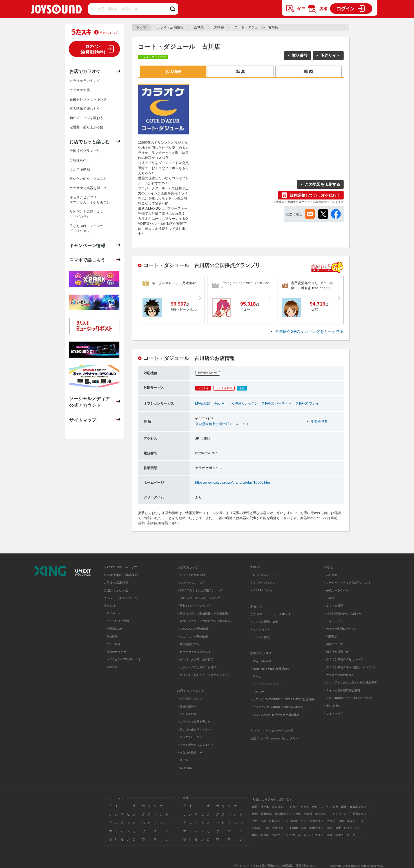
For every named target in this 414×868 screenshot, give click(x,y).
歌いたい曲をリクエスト (88, 179)
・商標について (333, 644)
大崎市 (219, 27)
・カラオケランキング (191, 582)
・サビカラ (184, 760)
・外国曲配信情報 (188, 644)
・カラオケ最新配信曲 (191, 575)
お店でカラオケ (85, 71)
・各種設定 (111, 667)
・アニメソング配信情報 (192, 636)
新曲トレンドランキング (88, 99)
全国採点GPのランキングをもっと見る (309, 331)
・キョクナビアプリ (189, 737)
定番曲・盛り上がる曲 (86, 127)
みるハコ (256, 606)
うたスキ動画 (80, 169)
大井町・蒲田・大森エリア (344, 820)
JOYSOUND (56, 10)
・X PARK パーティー (264, 575)
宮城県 (199, 27)
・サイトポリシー (334, 621)
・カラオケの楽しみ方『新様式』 (198, 667)
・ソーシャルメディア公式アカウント (347, 582)
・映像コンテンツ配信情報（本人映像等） (203, 613)
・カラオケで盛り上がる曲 (194, 651)
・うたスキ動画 (187, 714)
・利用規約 (330, 636)
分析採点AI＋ (80, 160)
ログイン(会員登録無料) (93, 49)
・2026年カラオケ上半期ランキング (200, 590)
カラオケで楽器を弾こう (88, 188)
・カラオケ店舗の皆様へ (338, 674)
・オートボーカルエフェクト (195, 744)
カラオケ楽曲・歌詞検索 (121, 575)
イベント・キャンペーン (121, 598)
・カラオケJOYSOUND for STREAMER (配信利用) (282, 699)
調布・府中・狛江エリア (342, 827)
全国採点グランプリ (85, 151)
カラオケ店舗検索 (116, 582)
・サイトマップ (333, 713)
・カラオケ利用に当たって (340, 628)
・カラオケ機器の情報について (343, 659)
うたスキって (109, 32)
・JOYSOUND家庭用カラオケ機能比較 (275, 714)
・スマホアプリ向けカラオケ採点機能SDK (350, 682)
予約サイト (330, 55)
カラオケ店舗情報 (170, 27)
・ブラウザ (257, 691)
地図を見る (319, 421)
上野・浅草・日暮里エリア (269, 820)
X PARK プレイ (307, 403)
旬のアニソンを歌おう (86, 118)
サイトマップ (82, 419)
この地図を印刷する (322, 184)
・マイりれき (112, 643)
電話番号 (300, 55)
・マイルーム (112, 613)
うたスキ (110, 605)
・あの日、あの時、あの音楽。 (196, 659)
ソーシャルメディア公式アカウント (89, 402)
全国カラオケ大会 (116, 590)
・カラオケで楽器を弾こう (194, 721)
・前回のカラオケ (115, 651)
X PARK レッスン (245, 403)
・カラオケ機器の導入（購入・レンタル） (350, 667)
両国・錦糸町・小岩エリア (269, 834)
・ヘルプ (329, 598)
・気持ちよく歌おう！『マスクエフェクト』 (205, 674)
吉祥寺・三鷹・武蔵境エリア (270, 827)
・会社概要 (330, 575)
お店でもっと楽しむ (89, 141)
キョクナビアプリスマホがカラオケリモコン (90, 199)
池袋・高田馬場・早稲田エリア (271, 813)
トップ (141, 27)
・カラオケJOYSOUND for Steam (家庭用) (277, 706)
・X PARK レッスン (262, 582)
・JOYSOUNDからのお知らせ (342, 613)
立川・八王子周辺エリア (350, 813)
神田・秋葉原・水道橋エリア (313, 813)
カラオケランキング (85, 81)
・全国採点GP (113, 628)
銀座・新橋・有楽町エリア (349, 806)
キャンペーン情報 (87, 245)
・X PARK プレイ (261, 590)
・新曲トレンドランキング (194, 605)
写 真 (240, 71)
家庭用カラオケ (261, 653)
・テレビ (255, 676)
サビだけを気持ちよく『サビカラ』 (86, 214)
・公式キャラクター (336, 590)
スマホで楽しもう (87, 259)
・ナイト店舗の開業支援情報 (341, 690)
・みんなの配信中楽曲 (264, 621)
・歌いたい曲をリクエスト (194, 729)
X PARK (255, 567)
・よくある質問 (333, 605)
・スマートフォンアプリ (265, 683)
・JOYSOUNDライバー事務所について (348, 697)
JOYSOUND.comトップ (120, 567)
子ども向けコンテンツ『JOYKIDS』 (86, 228)
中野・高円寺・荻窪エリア (306, 834)
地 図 (308, 71)
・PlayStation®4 (260, 661)
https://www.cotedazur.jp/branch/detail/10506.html (233, 483)
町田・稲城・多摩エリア (307, 827)
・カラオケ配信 (260, 637)
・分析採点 (111, 636)
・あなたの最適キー (189, 752)
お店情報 (173, 71)
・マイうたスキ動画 (116, 620)
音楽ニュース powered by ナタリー (274, 738)
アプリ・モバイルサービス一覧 (271, 730)
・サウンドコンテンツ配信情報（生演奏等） (205, 621)
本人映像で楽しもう (85, 109)
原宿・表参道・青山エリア (344, 834)
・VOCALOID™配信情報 (193, 628)
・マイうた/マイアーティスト (122, 659)
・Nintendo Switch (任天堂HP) (269, 668)
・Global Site (331, 705)
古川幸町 (222, 424)
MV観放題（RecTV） (211, 403)
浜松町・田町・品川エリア (306, 820)
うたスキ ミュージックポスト (270, 614)
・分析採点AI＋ (187, 706)
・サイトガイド (260, 629)
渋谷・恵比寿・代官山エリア (310, 806)
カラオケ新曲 (80, 90)
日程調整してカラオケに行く (315, 195)
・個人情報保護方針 (336, 651)
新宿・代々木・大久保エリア (270, 806)
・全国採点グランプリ (191, 698)
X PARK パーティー (277, 403)
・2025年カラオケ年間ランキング (198, 598)
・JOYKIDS (184, 767)
